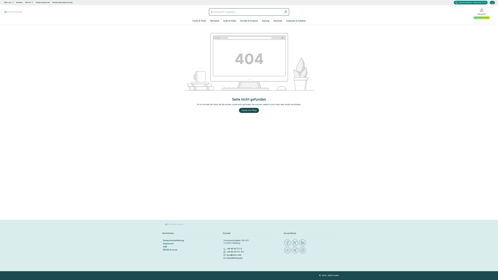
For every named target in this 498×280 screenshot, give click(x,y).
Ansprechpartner (43, 2)
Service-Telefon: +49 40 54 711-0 (472, 3)
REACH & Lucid (170, 250)
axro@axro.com (234, 255)
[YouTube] (288, 250)
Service (28, 2)
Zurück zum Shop (249, 110)
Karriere (19, 2)
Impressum (168, 243)
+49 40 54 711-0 (234, 249)
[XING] (295, 250)
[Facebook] (288, 243)
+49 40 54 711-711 (235, 252)
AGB (165, 247)
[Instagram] (303, 250)
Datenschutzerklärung (173, 240)
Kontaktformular (235, 258)
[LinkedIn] (303, 243)
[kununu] (295, 243)
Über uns (8, 2)
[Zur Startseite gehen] (13, 12)
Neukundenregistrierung (62, 2)
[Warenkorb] (492, 8)
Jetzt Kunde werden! (481, 18)
